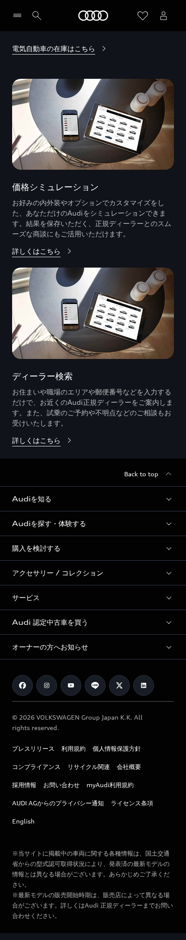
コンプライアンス (36, 766)
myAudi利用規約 (110, 784)
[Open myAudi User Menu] (163, 15)
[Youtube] (71, 685)
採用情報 (24, 784)
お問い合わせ (61, 784)
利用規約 (73, 748)
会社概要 (129, 766)
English (23, 821)
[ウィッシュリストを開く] (142, 15)
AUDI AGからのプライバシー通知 (58, 803)
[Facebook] (22, 685)
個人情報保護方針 (117, 748)
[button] (93, 498)
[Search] (36, 15)
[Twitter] (119, 685)
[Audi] (93, 15)
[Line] (95, 685)
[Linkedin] (143, 685)
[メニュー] (19, 15)
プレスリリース (33, 748)
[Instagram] (46, 685)
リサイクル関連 (88, 766)
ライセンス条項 (132, 803)
